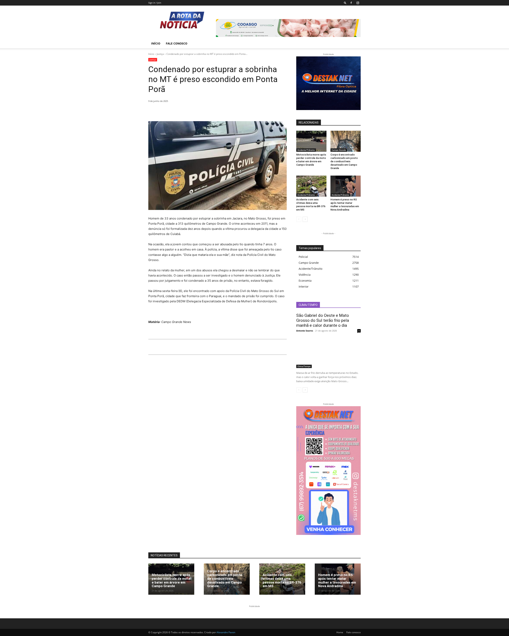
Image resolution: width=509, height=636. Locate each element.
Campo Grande (339, 150)
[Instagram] (358, 3)
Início (155, 43)
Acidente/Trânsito (306, 150)
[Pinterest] (171, 111)
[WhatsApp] (180, 111)
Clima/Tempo (304, 366)
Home (339, 632)
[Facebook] (351, 3)
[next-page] (305, 219)
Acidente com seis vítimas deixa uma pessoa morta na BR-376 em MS (310, 204)
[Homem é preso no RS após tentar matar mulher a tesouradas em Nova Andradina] (345, 186)
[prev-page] (298, 219)
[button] (345, 2)
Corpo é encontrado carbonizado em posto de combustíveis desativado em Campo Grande (344, 161)
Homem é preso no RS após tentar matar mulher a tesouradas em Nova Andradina (344, 204)
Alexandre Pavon (226, 632)
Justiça (160, 54)
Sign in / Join (154, 2)
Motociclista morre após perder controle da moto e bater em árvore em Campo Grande (311, 159)
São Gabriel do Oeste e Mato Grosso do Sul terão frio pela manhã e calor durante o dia (322, 320)
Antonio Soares (304, 330)
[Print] (189, 111)
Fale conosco (176, 43)
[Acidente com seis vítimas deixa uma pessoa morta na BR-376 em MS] (311, 186)
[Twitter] (161, 111)
